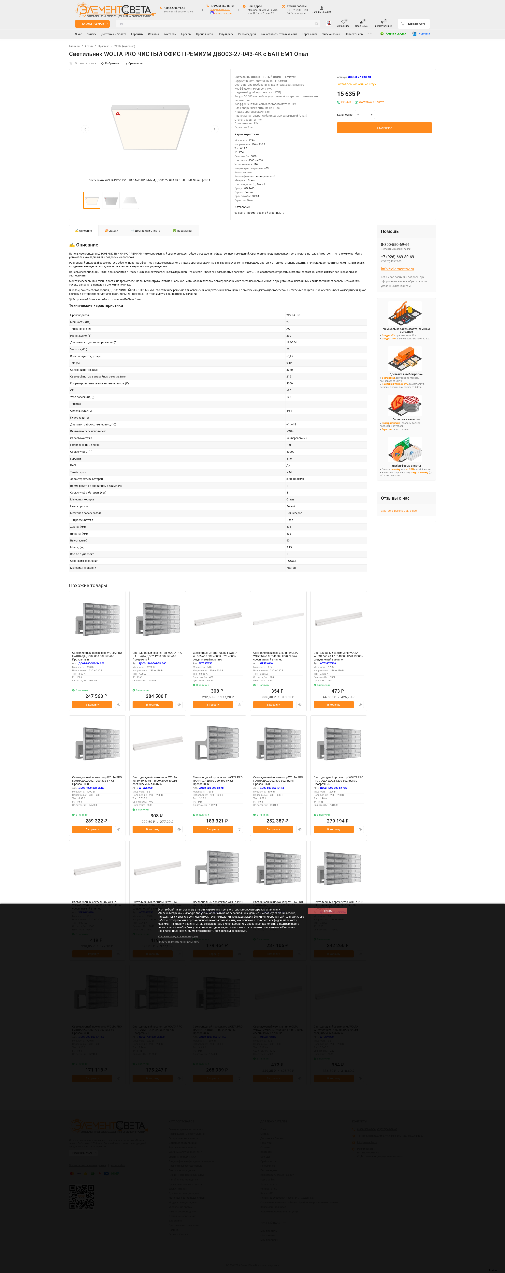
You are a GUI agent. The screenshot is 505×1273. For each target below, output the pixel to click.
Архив (89, 46)
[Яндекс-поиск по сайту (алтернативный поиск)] (328, 24)
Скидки (346, 102)
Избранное (112, 63)
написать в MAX (223, 13)
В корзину (92, 704)
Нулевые (103, 46)
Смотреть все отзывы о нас (399, 510)
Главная (74, 46)
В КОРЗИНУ (384, 127)
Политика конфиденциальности (178, 941)
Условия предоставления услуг (178, 936)
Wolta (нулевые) (124, 46)
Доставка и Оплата (371, 102)
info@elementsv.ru (220, 9)
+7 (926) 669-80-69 (222, 5)
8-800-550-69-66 (174, 8)
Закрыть (499, 1271)
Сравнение (135, 63)
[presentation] (85, 129)
